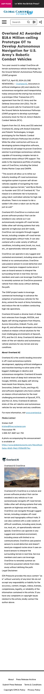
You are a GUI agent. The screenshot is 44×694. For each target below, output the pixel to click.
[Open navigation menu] (4, 22)
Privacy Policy (34, 690)
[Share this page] (40, 22)
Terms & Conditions (32, 684)
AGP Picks (6, 4)
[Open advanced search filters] (34, 22)
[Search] (28, 22)
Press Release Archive (26, 679)
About (11, 679)
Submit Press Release (12, 684)
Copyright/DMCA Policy (14, 690)
